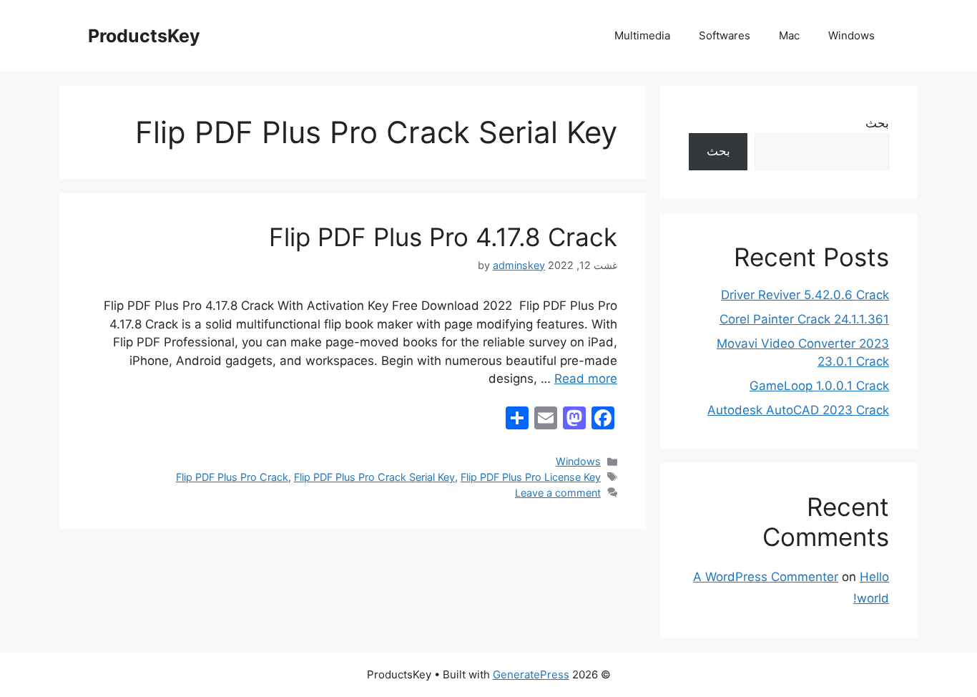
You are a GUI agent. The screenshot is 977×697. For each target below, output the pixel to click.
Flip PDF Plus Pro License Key (531, 477)
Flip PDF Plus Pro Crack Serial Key (374, 477)
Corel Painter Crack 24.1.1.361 (804, 319)
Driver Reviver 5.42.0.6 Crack (805, 295)
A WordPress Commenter (765, 577)
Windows (851, 35)
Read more (585, 378)
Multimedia (642, 35)
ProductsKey (144, 36)
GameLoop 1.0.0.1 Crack (819, 386)
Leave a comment (558, 493)
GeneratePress (531, 674)
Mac (789, 35)
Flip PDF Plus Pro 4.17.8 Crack (443, 237)
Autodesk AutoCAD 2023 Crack (798, 410)
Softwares (724, 35)
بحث (877, 123)
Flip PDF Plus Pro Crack (232, 477)
